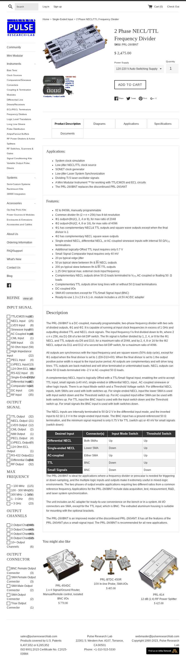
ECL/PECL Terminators (19, 109)
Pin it (145, 98)
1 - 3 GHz (16, 499)
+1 (155, 98)
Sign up (58, 6)
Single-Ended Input (22, 377)
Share (120, 98)
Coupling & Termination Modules (19, 92)
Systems (21, 177)
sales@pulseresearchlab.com (38, 636)
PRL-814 (158, 594)
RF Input (16, 394)
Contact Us (13, 267)
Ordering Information (19, 242)
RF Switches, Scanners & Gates (20, 151)
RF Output (17, 464)
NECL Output (18, 420)
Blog (9, 276)
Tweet (133, 98)
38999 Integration (16, 194)
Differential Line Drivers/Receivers (16, 102)
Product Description (68, 123)
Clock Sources (14, 75)
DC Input (16, 390)
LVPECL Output (20, 442)
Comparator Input (21, 386)
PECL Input (17, 360)
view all (27, 298)
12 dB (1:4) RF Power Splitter (159, 599)
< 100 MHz (17, 486)
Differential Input (20, 381)
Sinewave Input (20, 329)
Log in (46, 6)
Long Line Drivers (16, 124)
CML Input (17, 338)
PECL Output (18, 438)
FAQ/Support (14, 250)
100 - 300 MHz (19, 490)
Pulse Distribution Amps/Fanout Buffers (18, 131)
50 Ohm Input (19, 347)
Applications (131, 123)
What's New (14, 259)
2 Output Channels (22, 525)
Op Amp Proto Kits (16, 210)
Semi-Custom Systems (18, 184)
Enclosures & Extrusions (19, 219)
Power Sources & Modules (20, 214)
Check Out (173, 6)
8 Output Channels (22, 538)
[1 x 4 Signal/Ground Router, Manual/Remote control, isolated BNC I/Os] (63, 565)
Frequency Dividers (17, 114)
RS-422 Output (19, 455)
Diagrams (99, 123)
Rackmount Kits (15, 189)
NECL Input (17, 321)
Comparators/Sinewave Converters (19, 82)
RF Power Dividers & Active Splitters (21, 141)
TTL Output (17, 416)
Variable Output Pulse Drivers (18, 165)
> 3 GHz (15, 503)
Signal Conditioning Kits (19, 158)
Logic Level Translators (19, 119)
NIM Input (16, 342)
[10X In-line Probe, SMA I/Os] (111, 562)
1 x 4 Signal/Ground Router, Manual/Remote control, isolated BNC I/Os (63, 594)
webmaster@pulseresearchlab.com (157, 636)
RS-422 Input (18, 373)
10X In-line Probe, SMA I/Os (111, 583)
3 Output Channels (22, 529)
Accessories (21, 203)
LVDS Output (18, 425)
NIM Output (17, 434)
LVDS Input (17, 325)
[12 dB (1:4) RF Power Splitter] (158, 569)
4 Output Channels (22, 533)
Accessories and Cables (19, 224)
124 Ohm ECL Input (22, 368)
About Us (12, 234)
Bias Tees (12, 70)
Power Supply (121, 62)
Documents (68, 133)
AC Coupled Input (21, 334)
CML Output (18, 429)
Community (14, 47)
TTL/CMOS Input (21, 316)
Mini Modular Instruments (21, 59)
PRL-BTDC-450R (111, 579)
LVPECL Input (19, 364)
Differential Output (21, 460)
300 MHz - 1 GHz (21, 494)
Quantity (170, 61)
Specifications (162, 123)
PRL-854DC (63, 585)
